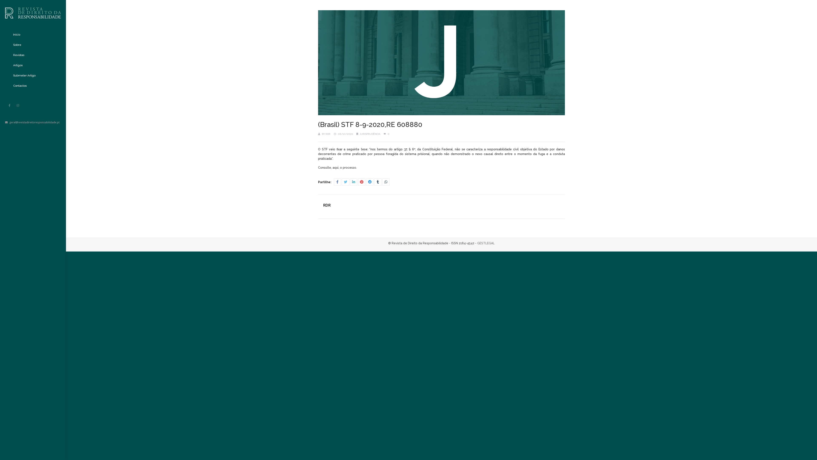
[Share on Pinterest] (361, 182)
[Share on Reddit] (369, 182)
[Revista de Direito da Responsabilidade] (33, 9)
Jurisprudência (370, 134)
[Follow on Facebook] (9, 105)
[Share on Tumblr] (377, 182)
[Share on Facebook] (337, 182)
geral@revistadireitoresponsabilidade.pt (34, 122)
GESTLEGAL (486, 243)
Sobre (17, 44)
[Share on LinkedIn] (353, 182)
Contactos (20, 85)
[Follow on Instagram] (18, 105)
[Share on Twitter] (345, 182)
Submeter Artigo (24, 75)
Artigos (18, 65)
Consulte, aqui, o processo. (338, 167)
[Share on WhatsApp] (386, 182)
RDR (328, 134)
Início (16, 34)
